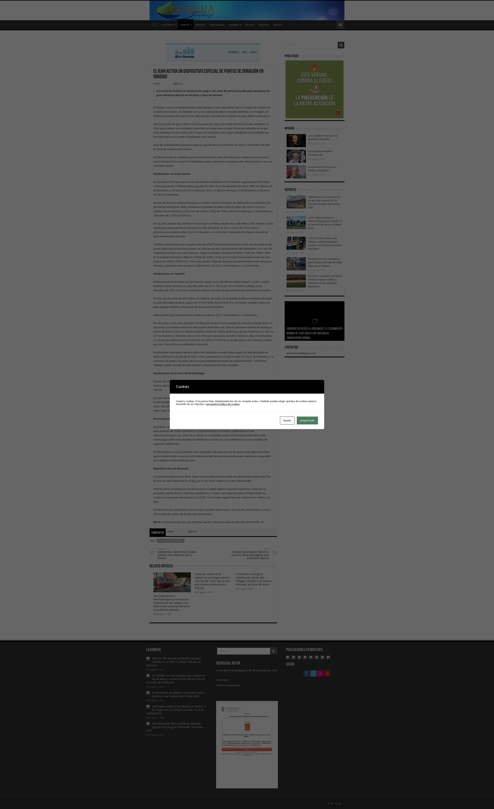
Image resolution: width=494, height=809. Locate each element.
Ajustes (287, 420)
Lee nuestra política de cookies (223, 404)
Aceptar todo (307, 420)
